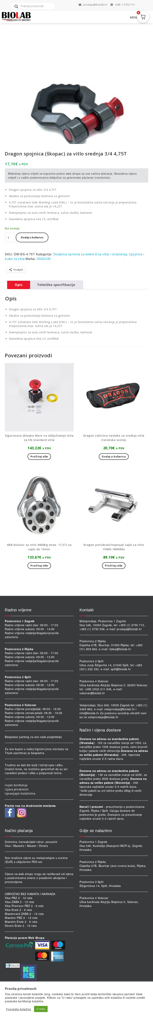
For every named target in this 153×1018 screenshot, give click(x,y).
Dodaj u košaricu (32, 237)
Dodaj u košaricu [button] (114, 456)
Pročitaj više (39, 456)
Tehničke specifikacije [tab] (56, 285)
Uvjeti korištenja (16, 785)
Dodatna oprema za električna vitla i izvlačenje (90, 254)
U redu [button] (40, 1009)
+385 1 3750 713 (124, 4)
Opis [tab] (18, 285)
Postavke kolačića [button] (18, 1009)
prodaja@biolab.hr (95, 4)
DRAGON (44, 259)
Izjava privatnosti (16, 789)
